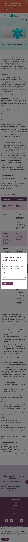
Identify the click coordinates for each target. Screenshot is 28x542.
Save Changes (7, 283)
